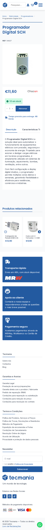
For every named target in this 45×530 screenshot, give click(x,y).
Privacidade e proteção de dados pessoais (20, 439)
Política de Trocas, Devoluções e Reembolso (21, 421)
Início (4, 16)
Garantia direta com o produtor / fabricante (20, 389)
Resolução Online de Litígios (14, 433)
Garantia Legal (8, 383)
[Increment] (12, 108)
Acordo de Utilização (11, 436)
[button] (39, 231)
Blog (4, 367)
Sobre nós (6, 361)
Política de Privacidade (24, 464)
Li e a (19, 464)
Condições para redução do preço (17, 399)
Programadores (27, 16)
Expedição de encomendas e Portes (17, 427)
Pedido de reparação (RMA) (14, 392)
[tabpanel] (22, 161)
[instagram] (10, 496)
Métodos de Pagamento (12, 424)
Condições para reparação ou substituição (20, 395)
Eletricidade (13, 16)
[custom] (39, 524)
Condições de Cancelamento (14, 430)
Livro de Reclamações (11, 526)
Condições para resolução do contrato (18, 402)
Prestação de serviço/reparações (16, 386)
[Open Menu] (39, 5)
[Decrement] (7, 108)
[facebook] (4, 496)
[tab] (11, 129)
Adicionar (23, 108)
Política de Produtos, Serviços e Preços (18, 418)
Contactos (6, 364)
